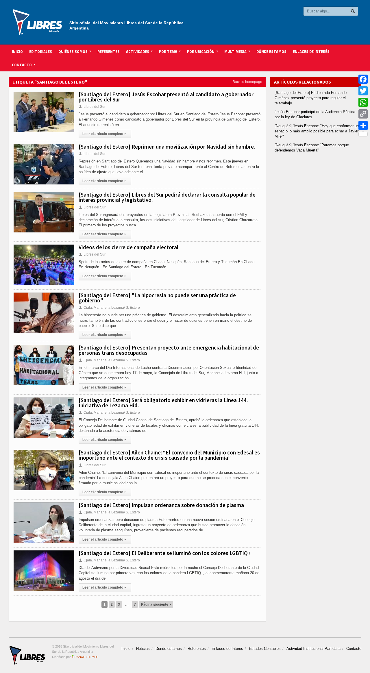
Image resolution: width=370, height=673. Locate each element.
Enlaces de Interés (311, 51)
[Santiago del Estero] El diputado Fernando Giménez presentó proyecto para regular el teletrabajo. (311, 97)
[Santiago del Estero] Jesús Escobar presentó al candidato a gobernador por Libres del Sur (166, 97)
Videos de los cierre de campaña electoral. (129, 247)
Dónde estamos (271, 51)
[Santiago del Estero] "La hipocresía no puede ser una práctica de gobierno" (157, 298)
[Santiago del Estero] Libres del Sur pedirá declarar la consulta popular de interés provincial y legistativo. (167, 197)
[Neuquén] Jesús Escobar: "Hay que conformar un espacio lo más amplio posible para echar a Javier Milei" (317, 131)
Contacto (353, 648)
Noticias (143, 648)
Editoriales (40, 51)
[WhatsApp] (363, 102)
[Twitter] (363, 91)
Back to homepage (247, 82)
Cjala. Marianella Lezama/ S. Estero (109, 308)
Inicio (17, 51)
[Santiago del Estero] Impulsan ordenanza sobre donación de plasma (161, 505)
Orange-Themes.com (85, 656)
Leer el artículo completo (104, 134)
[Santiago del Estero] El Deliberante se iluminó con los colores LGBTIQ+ (165, 553)
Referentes (108, 51)
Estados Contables (265, 648)
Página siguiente (156, 604)
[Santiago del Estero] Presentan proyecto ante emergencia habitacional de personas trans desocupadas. (169, 350)
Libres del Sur (92, 107)
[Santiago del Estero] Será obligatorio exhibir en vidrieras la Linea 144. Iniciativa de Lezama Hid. (163, 403)
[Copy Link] (363, 114)
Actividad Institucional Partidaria (313, 648)
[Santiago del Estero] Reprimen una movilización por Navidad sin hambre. (167, 146)
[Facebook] (363, 79)
